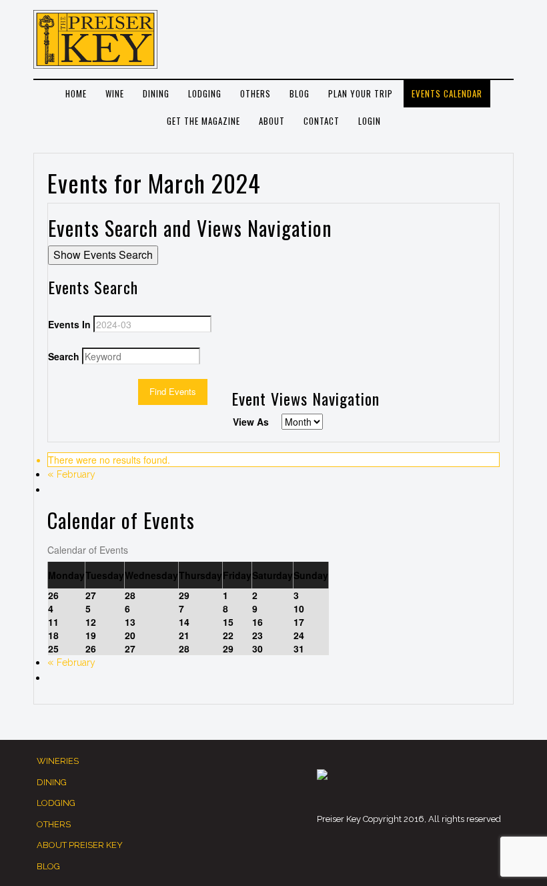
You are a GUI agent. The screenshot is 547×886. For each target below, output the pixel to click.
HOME (76, 93)
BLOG (300, 93)
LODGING (204, 93)
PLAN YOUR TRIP (360, 93)
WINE (114, 93)
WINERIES (58, 761)
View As (251, 421)
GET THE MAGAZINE (203, 120)
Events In (69, 324)
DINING (156, 93)
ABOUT (272, 120)
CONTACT (322, 120)
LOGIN (369, 120)
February (71, 474)
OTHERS (255, 93)
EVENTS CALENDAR (447, 93)
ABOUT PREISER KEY (80, 845)
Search (63, 356)
